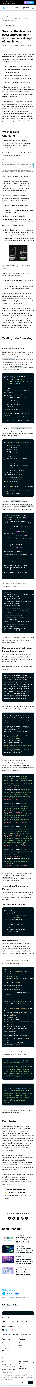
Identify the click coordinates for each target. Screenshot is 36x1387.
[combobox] (26, 8)
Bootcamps (22, 1343)
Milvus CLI (5, 1364)
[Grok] (9, 1330)
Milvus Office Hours (23, 1362)
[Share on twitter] (13, 1218)
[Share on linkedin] (9, 1218)
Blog (8, 17)
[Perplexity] (6, 1330)
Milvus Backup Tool (8, 1369)
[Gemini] (16, 1330)
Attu (3, 1361)
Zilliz (28, 1297)
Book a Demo (6, 1350)
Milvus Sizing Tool (8, 1367)
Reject (24, 1383)
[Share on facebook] (18, 1218)
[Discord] (17, 1322)
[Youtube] (26, 1322)
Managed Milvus (7, 1348)
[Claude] (13, 1330)
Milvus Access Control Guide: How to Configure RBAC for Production (24, 1240)
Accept (30, 1383)
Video (21, 1348)
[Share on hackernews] (26, 1218)
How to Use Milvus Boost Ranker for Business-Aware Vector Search (24, 1272)
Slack (21, 1366)
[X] (8, 1322)
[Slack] (13, 1322)
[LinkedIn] (22, 1322)
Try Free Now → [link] (29, 2)
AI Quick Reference (8, 1353)
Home (3, 17)
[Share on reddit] (22, 1218)
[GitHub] (4, 1322)
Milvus (4, 106)
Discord (21, 1368)
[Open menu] (33, 8)
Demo (20, 1345)
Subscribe (18, 1313)
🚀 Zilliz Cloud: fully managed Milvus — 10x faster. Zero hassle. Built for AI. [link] (12, 2)
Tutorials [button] (6, 45)
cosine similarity (15, 706)
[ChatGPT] (3, 1330)
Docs (3, 1343)
